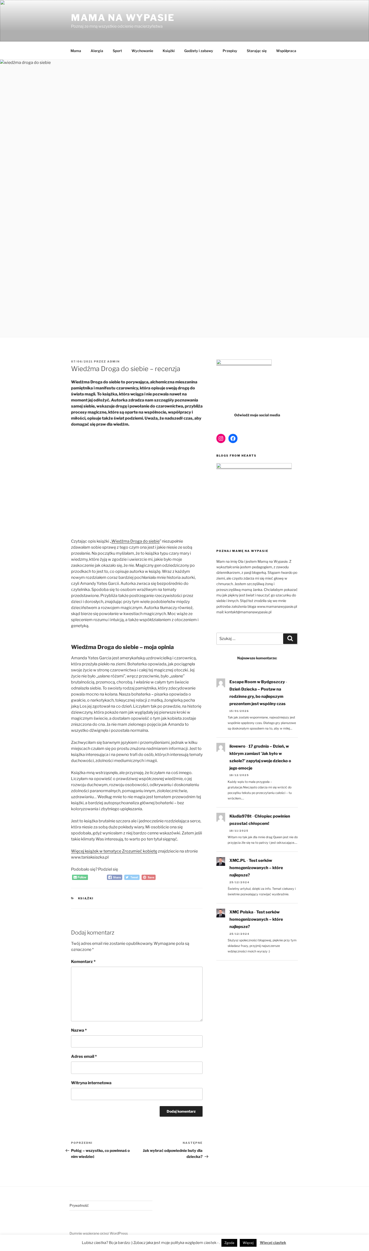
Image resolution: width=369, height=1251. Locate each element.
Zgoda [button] (229, 1243)
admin (113, 361)
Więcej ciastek (273, 1242)
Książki (169, 51)
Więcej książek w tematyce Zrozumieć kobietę (114, 851)
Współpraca (286, 51)
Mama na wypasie (123, 17)
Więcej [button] (248, 1243)
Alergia (97, 51)
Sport (117, 51)
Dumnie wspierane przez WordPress (99, 1233)
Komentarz (83, 961)
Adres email (84, 1056)
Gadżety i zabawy (198, 51)
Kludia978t (240, 816)
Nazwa (79, 1030)
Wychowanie (142, 51)
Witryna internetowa (91, 1082)
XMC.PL (237, 860)
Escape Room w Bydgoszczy (257, 681)
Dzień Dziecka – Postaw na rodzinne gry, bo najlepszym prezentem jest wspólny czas (257, 696)
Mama (76, 51)
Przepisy (230, 51)
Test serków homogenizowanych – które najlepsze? (256, 867)
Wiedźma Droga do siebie (135, 541)
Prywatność (79, 1205)
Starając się (257, 51)
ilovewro (237, 746)
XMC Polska (241, 912)
